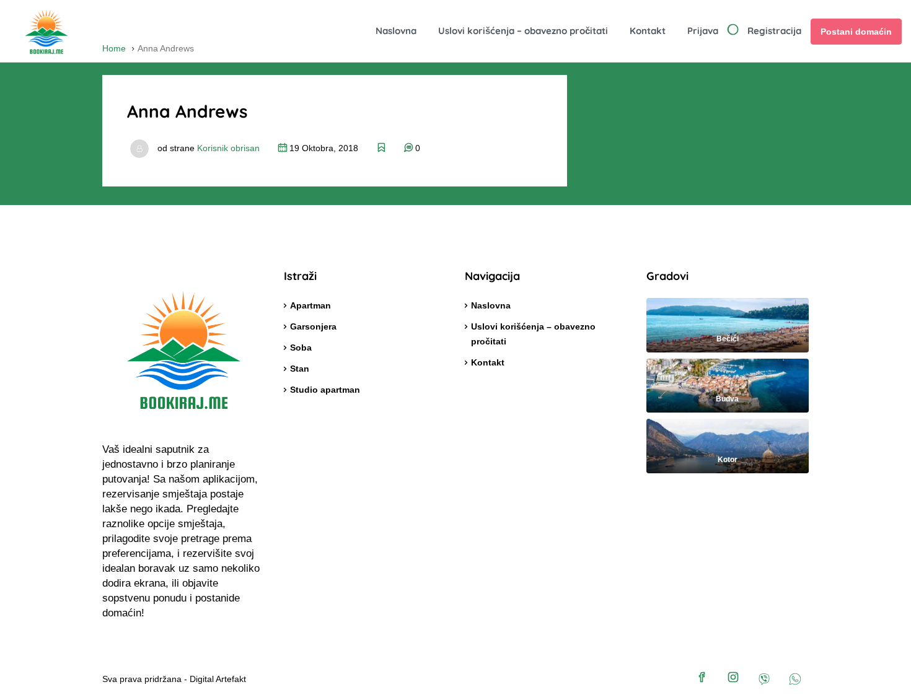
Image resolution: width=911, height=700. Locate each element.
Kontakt (648, 31)
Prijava (702, 31)
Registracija (774, 31)
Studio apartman (325, 390)
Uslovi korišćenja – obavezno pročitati (523, 31)
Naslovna (396, 31)
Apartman (310, 305)
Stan (299, 369)
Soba (301, 347)
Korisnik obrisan (228, 148)
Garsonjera (313, 326)
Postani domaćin (856, 32)
